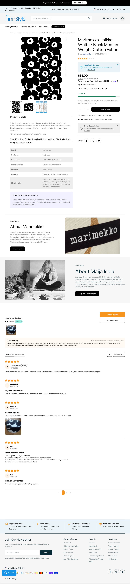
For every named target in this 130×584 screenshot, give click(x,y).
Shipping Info (26, 8)
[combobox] (61, 18)
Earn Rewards (10, 10)
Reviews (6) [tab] (10, 354)
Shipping (80, 78)
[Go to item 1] (11, 330)
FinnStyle (14, 579)
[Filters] (109, 354)
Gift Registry (37, 8)
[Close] (117, 65)
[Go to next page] (70, 492)
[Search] (89, 18)
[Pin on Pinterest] (98, 140)
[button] (82, 59)
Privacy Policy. (44, 558)
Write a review (112, 315)
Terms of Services (31, 558)
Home (7, 8)
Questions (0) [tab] (19, 354)
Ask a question (112, 320)
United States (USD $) (104, 9)
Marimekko (87, 54)
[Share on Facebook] (86, 140)
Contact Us (15, 8)
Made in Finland (22, 33)
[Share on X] (92, 140)
